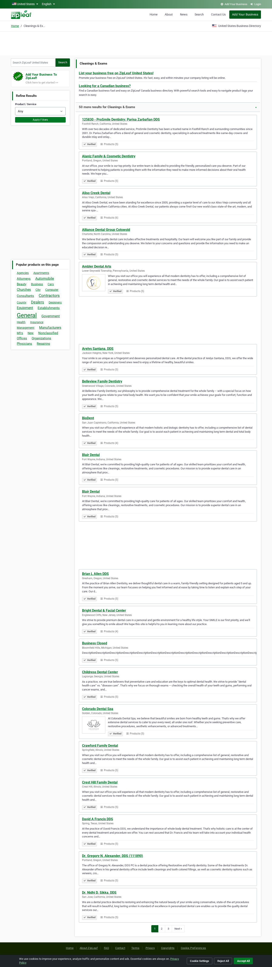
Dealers (37, 302)
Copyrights (168, 948)
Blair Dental (91, 455)
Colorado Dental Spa (97, 709)
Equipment (25, 308)
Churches (24, 290)
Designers (55, 302)
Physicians (24, 344)
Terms (135, 948)
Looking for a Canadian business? (105, 86)
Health (21, 322)
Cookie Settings (199, 961)
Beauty (21, 284)
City (38, 289)
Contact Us (218, 14)
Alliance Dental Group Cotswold (106, 230)
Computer (51, 289)
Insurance (36, 322)
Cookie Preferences (193, 948)
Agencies (23, 273)
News (183, 14)
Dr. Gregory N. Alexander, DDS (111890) (112, 856)
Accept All (243, 961)
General (27, 315)
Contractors (49, 295)
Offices (22, 338)
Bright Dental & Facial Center (104, 610)
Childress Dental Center (100, 672)
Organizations (41, 338)
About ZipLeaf (89, 948)
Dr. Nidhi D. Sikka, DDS (99, 893)
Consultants (25, 296)
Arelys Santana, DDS (97, 349)
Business (37, 284)
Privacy (150, 948)
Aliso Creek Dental (96, 193)
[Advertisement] (136, 42)
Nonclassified (48, 333)
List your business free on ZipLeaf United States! (116, 73)
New (31, 333)
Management (25, 327)
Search (199, 14)
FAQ (106, 948)
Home (153, 14)
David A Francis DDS (97, 819)
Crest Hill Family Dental (100, 782)
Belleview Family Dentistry (102, 381)
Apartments (41, 273)
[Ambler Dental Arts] (95, 283)
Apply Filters (40, 119)
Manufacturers (50, 328)
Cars (51, 284)
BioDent (88, 418)
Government (50, 316)
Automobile (44, 278)
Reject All (223, 961)
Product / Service (25, 104)
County (21, 302)
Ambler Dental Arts (96, 266)
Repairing (43, 344)
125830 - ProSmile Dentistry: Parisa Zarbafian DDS (121, 119)
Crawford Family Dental (100, 746)
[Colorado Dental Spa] (95, 726)
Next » (178, 928)
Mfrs (20, 333)
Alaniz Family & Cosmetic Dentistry (108, 156)
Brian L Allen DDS (95, 574)
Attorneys (24, 279)
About (169, 14)
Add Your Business (245, 14)
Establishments (49, 308)
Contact (120, 948)
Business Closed (94, 643)
